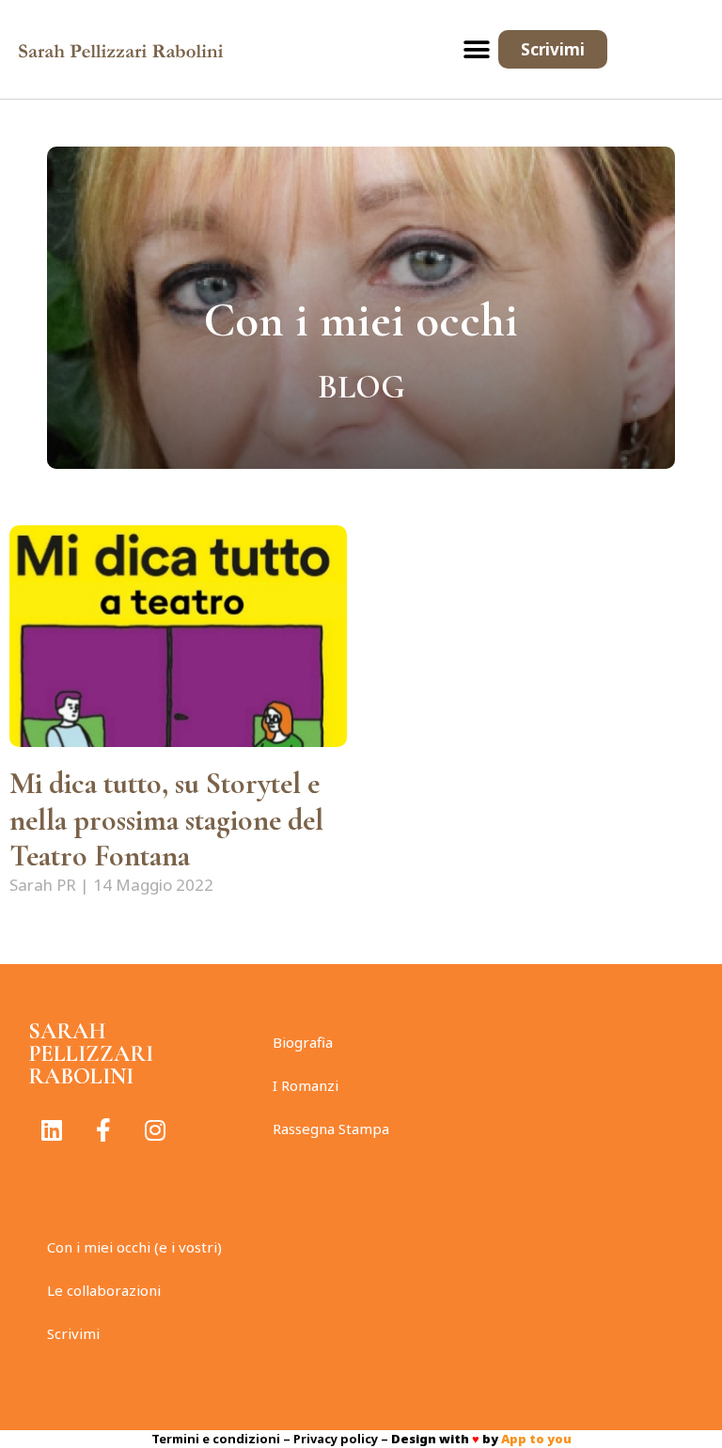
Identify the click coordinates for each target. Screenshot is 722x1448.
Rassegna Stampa (331, 1128)
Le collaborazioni (104, 1290)
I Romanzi (305, 1085)
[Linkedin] (51, 1130)
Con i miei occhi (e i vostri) (134, 1247)
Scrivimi (73, 1333)
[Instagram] (155, 1130)
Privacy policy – (342, 1438)
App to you (536, 1438)
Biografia (303, 1042)
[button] (477, 49)
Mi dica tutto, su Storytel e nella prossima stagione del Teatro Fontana (166, 819)
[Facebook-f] (103, 1130)
